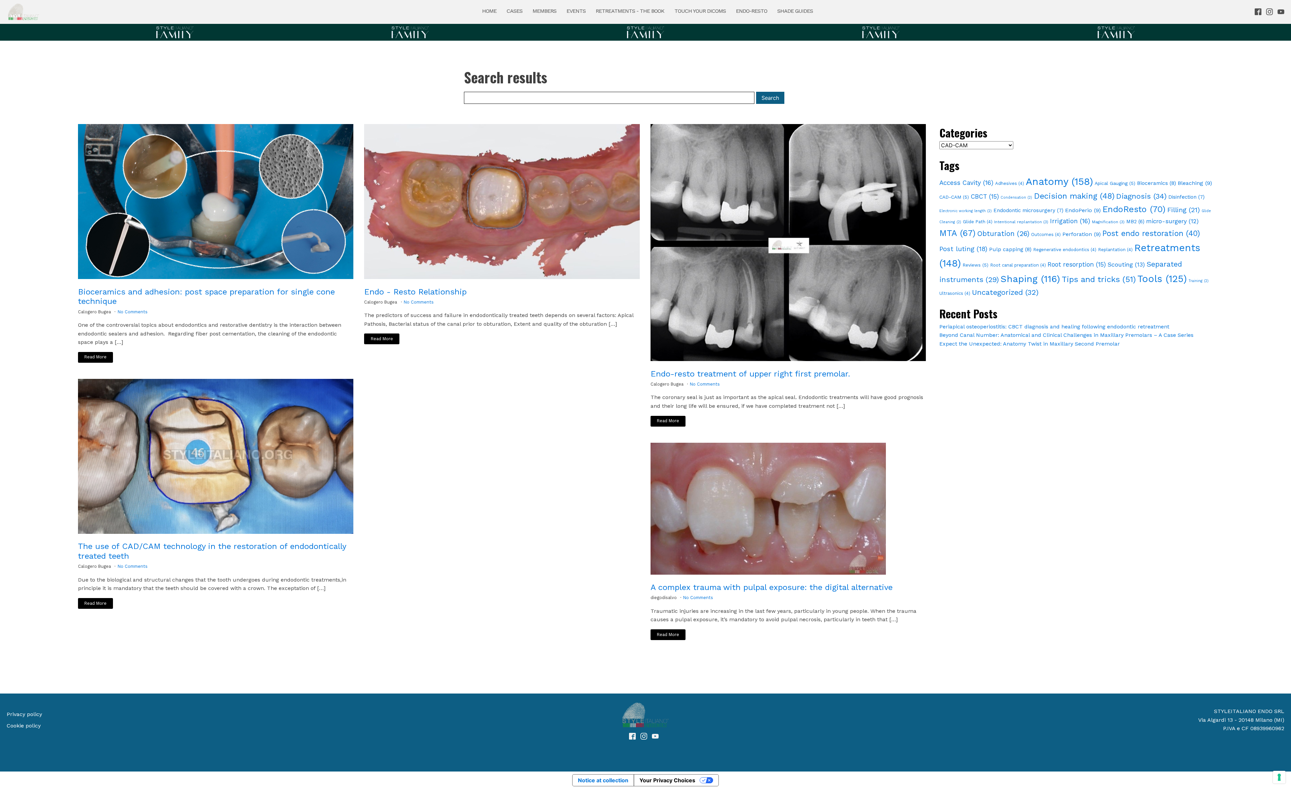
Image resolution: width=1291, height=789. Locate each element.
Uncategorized (1005, 292)
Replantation (1115, 249)
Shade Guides (795, 11)
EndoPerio (1083, 210)
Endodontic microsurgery (1028, 210)
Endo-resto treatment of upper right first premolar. (750, 374)
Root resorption (1077, 264)
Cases (514, 11)
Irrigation (1070, 221)
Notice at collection (603, 780)
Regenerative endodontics (1064, 249)
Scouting (1126, 264)
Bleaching (1195, 183)
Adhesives (1009, 183)
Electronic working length (965, 211)
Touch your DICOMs (700, 11)
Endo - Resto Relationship (415, 292)
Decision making (1074, 196)
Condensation (1016, 197)
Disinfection (1186, 197)
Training (1198, 281)
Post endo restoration (1151, 233)
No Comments (133, 311)
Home (489, 11)
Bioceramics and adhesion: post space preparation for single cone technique (206, 296)
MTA (957, 233)
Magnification (1108, 222)
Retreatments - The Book (630, 11)
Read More (95, 356)
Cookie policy (24, 725)
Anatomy (1059, 181)
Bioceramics (1156, 183)
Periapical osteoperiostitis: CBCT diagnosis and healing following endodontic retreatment (1054, 326)
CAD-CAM (954, 197)
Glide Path (977, 221)
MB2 (1135, 222)
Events (576, 11)
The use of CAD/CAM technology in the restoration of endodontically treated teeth (212, 551)
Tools (1162, 278)
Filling (1183, 210)
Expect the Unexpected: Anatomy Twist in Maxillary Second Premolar (1029, 344)
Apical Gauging (1115, 183)
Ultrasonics (954, 293)
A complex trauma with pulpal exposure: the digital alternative (772, 587)
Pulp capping (1010, 249)
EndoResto (1134, 209)
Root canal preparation (1018, 265)
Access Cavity (966, 183)
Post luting (963, 249)
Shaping (1030, 278)
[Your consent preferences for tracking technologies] (1279, 777)
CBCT (985, 196)
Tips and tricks (1099, 279)
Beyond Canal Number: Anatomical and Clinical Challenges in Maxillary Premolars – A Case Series (1066, 335)
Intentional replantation (1021, 222)
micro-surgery (1172, 221)
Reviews (975, 265)
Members (544, 11)
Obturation (1003, 233)
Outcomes (1046, 234)
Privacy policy (24, 714)
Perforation (1081, 234)
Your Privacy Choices (667, 780)
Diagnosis (1141, 196)
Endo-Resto (751, 11)
